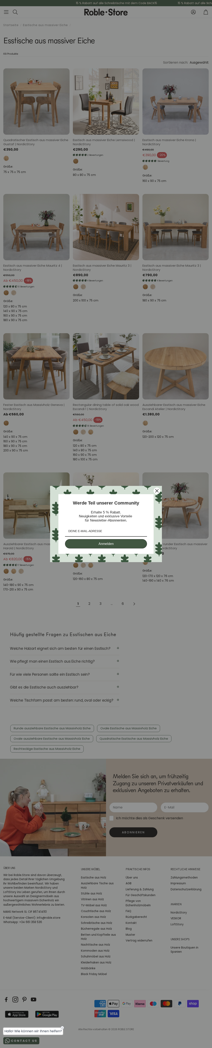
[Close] (157, 491)
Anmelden (106, 544)
